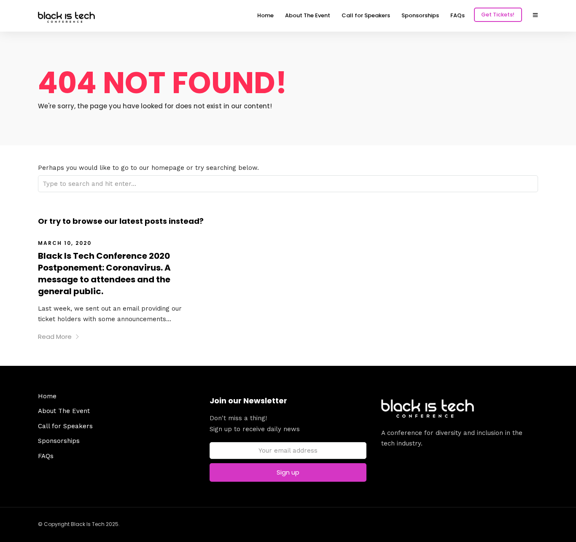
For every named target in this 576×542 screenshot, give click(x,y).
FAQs (457, 15)
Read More (55, 336)
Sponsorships (420, 15)
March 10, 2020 (65, 243)
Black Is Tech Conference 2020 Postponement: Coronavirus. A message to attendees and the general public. (104, 273)
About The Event (307, 15)
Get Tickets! (497, 15)
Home (265, 15)
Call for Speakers (366, 15)
